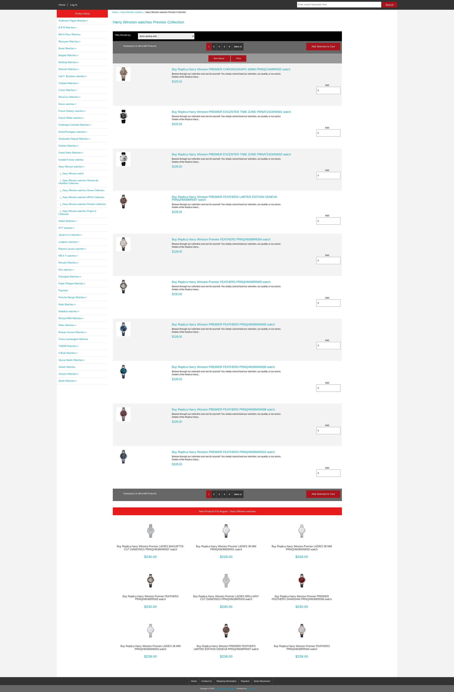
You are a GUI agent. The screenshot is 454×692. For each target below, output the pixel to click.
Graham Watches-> (69, 145)
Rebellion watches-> (69, 311)
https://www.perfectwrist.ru (225, 689)
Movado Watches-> (69, 262)
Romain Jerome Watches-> (73, 332)
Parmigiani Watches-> (70, 276)
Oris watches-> (66, 269)
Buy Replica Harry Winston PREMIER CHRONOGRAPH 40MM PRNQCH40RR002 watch (231, 69)
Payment (63, 290)
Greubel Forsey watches (71, 159)
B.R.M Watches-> (68, 27)
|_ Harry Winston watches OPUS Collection (81, 197)
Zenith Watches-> (68, 380)
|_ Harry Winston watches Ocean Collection (81, 190)
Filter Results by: (123, 35)
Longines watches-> (69, 242)
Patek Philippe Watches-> (72, 283)
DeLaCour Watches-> (70, 97)
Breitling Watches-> (69, 62)
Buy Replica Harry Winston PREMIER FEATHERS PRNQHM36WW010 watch (223, 452)
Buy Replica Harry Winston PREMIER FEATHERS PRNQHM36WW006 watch (223, 367)
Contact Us (206, 681)
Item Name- (219, 58)
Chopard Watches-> (69, 83)
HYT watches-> (66, 228)
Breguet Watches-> (68, 55)
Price (238, 58)
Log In (73, 4)
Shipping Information (226, 681)
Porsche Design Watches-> (73, 297)
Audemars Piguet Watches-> (73, 20)
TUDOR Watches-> (68, 346)
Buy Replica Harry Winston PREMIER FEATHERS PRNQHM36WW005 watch (223, 324)
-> (71, 166)
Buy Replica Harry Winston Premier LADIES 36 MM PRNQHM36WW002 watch (302, 548)
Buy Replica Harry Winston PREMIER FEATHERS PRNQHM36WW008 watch (223, 409)
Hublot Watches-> (68, 221)
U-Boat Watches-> (68, 353)
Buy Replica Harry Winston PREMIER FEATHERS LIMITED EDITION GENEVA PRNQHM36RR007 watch (224, 198)
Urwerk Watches (67, 367)
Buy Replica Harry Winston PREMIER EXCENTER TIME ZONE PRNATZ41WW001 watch (231, 112)
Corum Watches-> (68, 90)
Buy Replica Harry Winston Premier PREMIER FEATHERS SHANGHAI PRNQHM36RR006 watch (302, 598)
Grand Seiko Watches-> (71, 152)
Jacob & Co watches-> (70, 235)
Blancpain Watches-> (70, 41)
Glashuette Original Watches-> (74, 138)
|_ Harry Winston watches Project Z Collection (77, 212)
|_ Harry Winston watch (71, 173)
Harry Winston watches (132, 12)
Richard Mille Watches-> (71, 318)
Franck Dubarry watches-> (72, 111)
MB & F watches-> (68, 255)
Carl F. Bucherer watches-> (73, 76)
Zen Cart (250, 689)
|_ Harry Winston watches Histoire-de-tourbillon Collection (79, 182)
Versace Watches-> (69, 374)
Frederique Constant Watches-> (75, 124)
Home (62, 4)
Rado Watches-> (67, 304)
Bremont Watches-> (69, 69)
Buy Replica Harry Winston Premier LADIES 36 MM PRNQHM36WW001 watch (226, 548)
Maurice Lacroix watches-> (72, 248)
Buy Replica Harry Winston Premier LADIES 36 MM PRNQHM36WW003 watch (150, 647)
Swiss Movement (262, 681)
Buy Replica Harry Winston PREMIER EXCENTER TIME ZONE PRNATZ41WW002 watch (231, 154)
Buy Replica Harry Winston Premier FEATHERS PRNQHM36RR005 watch (221, 282)
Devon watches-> (67, 104)
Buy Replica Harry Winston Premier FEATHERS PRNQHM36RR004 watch (221, 239)
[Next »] (238, 47)
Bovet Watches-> (67, 48)
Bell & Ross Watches (70, 34)
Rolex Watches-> (67, 325)
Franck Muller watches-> (71, 118)
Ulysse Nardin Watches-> (72, 360)
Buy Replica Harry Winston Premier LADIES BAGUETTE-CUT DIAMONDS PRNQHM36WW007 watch (150, 548)
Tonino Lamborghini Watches (73, 339)
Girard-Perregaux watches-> (73, 132)
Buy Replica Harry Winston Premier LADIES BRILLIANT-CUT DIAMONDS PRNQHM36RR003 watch (226, 598)
